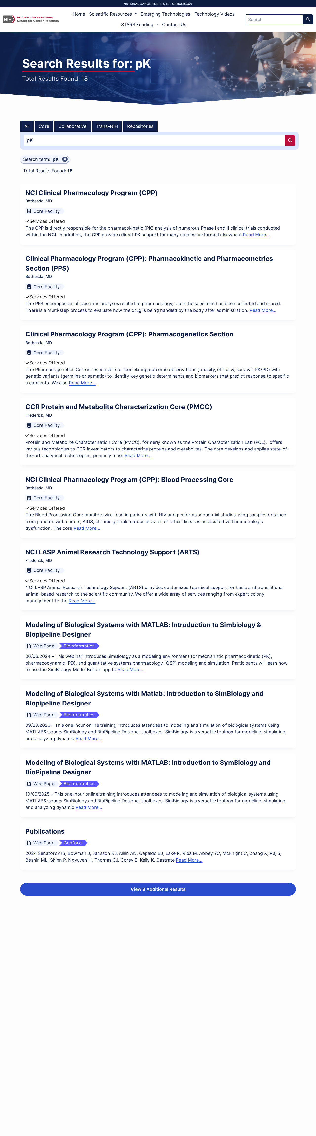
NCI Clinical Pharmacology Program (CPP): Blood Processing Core (129, 479)
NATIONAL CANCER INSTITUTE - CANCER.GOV (158, 4)
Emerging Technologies (165, 14)
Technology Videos (214, 14)
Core (44, 126)
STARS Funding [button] (138, 24)
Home (79, 14)
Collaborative (72, 126)
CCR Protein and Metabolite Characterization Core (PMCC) (118, 407)
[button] (44, 159)
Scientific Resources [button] (111, 14)
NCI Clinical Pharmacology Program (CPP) (91, 192)
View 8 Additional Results (158, 889)
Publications (45, 831)
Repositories (140, 126)
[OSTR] (31, 19)
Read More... (256, 234)
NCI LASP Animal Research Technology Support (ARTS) (112, 552)
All (26, 126)
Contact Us (174, 24)
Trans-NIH (107, 126)
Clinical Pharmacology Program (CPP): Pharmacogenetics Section (129, 334)
